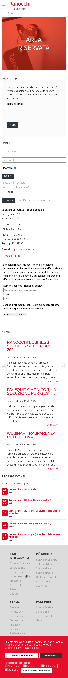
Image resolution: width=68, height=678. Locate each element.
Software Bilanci (44, 564)
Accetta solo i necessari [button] (36, 670)
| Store (10, 13)
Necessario (14, 666)
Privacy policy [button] (31, 647)
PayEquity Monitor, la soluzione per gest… (31, 391)
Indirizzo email (16, 103)
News (9, 357)
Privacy (14, 589)
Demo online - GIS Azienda (22, 489)
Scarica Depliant (44, 607)
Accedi (8, 176)
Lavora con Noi (18, 567)
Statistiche (50, 666)
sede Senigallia (42, 200)
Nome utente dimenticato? (15, 187)
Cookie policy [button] (13, 647)
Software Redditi (44, 568)
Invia (12, 125)
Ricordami (7, 168)
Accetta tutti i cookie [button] (21, 655)
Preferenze (32, 666)
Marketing (13, 670)
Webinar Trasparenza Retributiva (31, 435)
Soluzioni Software (20, 563)
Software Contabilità (46, 559)
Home (5, 78)
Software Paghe (44, 572)
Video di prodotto (45, 616)
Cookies (14, 593)
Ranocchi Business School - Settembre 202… (29, 346)
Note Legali (15, 585)
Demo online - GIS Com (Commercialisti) (30, 500)
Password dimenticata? (14, 182)
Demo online (42, 611)
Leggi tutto (52, 381)
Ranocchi (8, 200)
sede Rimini (24, 200)
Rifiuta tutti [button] (50, 655)
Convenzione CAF (19, 616)
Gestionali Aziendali (46, 577)
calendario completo (18, 483)
